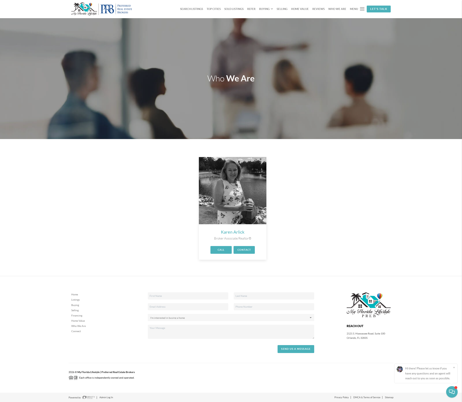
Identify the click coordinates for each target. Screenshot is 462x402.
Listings (75, 299)
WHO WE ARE (337, 8)
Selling (75, 310)
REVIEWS (318, 8)
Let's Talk (378, 8)
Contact (244, 249)
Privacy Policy (341, 397)
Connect (76, 331)
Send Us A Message (296, 348)
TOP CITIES (214, 8)
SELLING (282, 8)
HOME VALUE (300, 8)
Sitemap (389, 397)
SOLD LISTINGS (234, 8)
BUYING (264, 8)
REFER (251, 8)
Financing (76, 315)
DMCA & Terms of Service (366, 397)
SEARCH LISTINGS (191, 8)
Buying (75, 305)
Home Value (78, 320)
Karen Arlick (233, 232)
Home (74, 294)
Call (221, 249)
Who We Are (78, 326)
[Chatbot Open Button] (452, 392)
